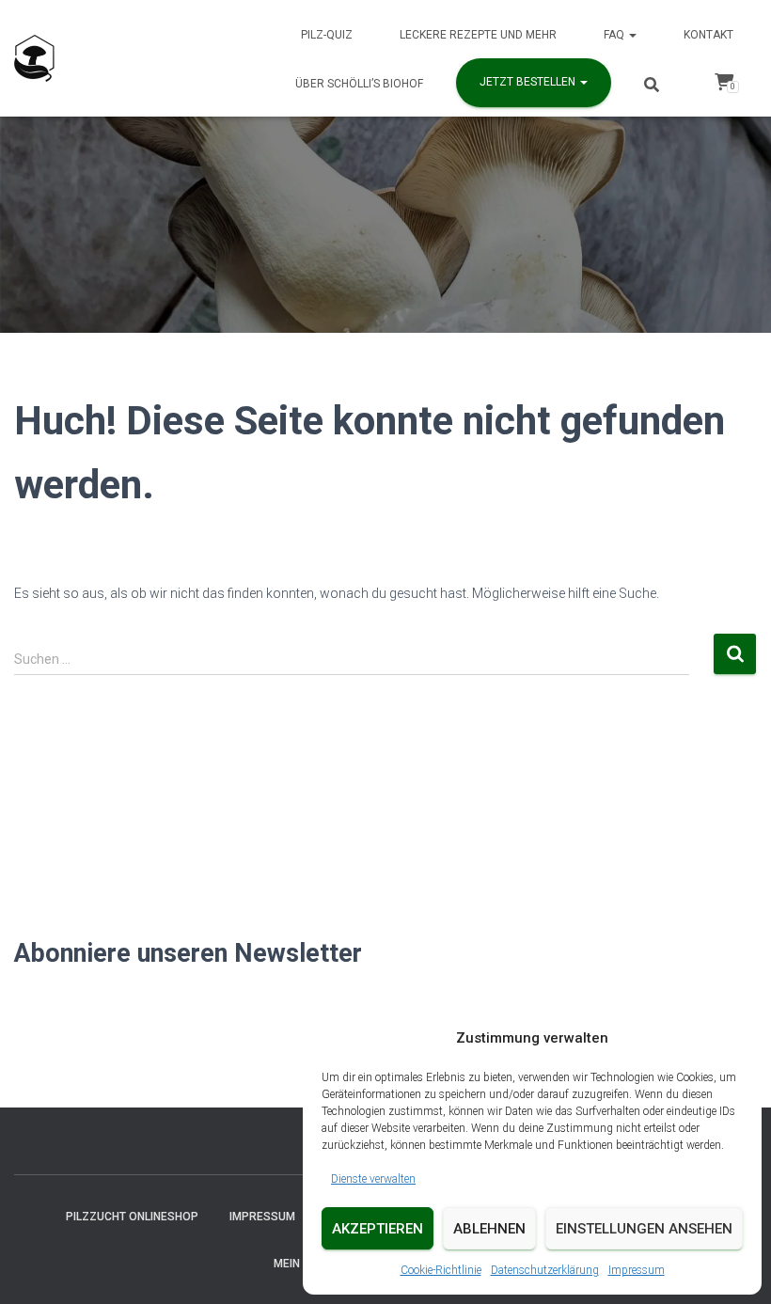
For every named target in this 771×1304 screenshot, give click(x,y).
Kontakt (708, 34)
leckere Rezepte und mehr (478, 34)
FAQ (615, 34)
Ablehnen (489, 1228)
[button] (632, 34)
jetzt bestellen (529, 81)
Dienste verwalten (373, 1179)
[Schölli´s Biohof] (34, 58)
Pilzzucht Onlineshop (132, 1216)
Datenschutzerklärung (545, 1270)
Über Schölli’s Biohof (359, 83)
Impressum (636, 1270)
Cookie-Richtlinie (441, 1270)
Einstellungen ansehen (644, 1228)
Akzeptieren (377, 1228)
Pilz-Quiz (327, 34)
